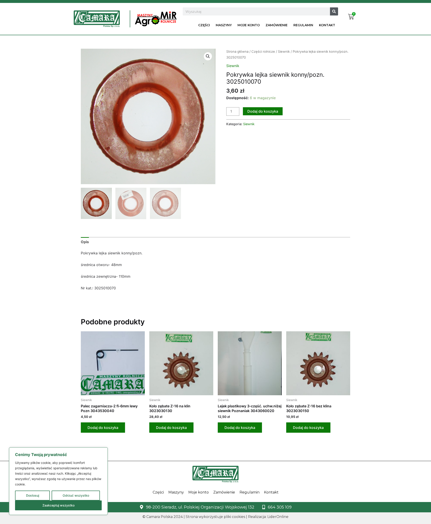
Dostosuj (32, 495)
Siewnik (284, 52)
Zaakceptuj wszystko (58, 505)
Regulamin (303, 25)
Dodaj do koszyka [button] (103, 427)
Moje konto (248, 25)
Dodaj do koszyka (262, 111)
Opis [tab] (85, 242)
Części (204, 25)
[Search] (334, 11)
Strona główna (237, 52)
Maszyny (224, 25)
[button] (208, 56)
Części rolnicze (263, 52)
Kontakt (327, 25)
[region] (58, 481)
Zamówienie (277, 25)
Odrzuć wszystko (76, 495)
